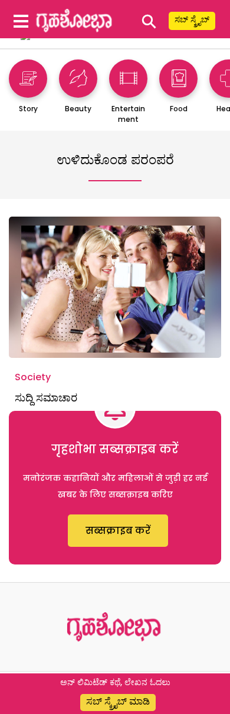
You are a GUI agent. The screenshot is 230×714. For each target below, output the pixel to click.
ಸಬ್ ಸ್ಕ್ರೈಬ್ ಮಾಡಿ (118, 701)
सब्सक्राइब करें (118, 530)
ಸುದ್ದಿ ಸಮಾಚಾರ (46, 397)
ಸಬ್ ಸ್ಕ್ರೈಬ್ (192, 19)
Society (33, 377)
